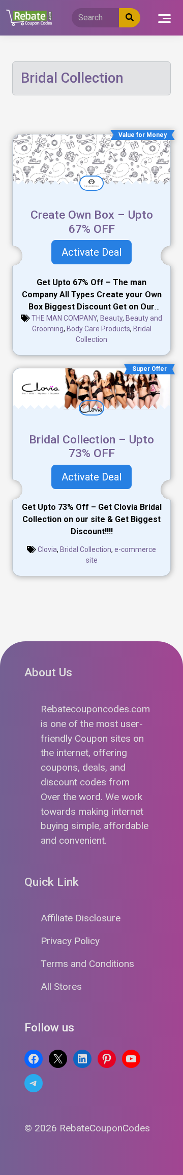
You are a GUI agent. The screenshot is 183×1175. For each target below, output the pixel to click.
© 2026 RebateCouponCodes (87, 1128)
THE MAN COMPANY (64, 318)
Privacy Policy (70, 941)
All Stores (61, 986)
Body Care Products (98, 329)
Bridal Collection (85, 549)
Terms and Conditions (87, 964)
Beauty (111, 318)
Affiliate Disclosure (80, 918)
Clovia (47, 549)
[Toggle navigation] (164, 18)
